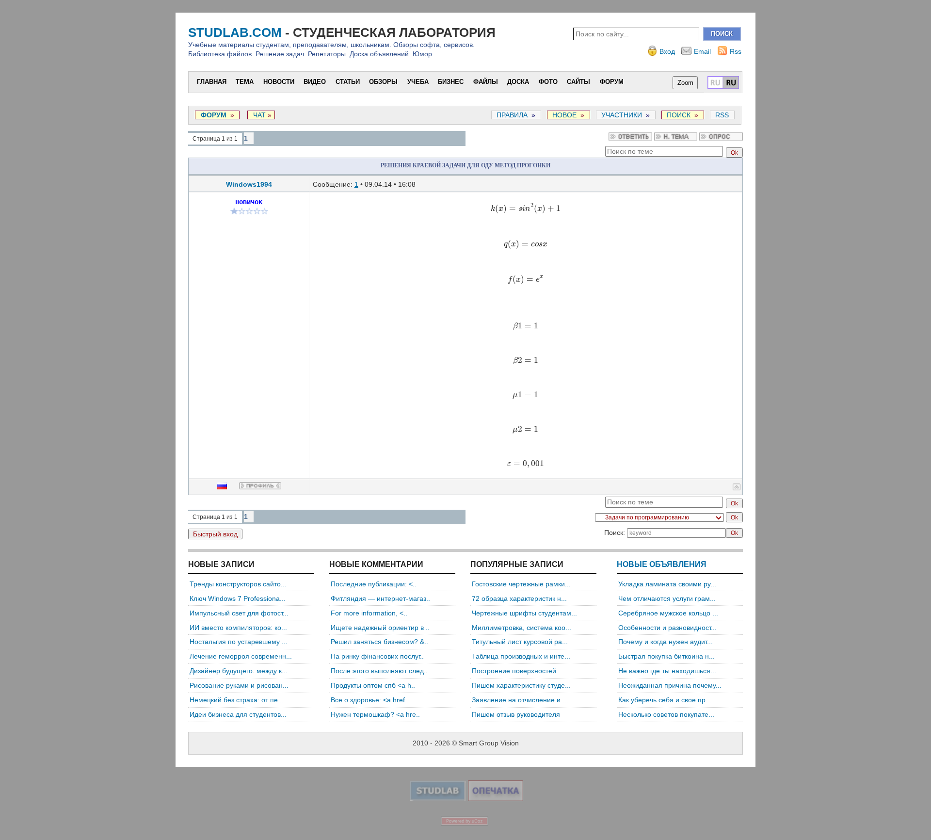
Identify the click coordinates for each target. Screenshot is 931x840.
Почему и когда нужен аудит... (665, 642)
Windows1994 (249, 184)
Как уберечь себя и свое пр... (664, 700)
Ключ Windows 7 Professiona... (238, 598)
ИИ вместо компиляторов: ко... (238, 627)
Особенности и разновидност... (667, 627)
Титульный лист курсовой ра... (520, 642)
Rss (735, 51)
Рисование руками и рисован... (239, 685)
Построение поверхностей (514, 671)
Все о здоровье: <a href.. (370, 700)
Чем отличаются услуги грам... (667, 598)
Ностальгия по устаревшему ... (239, 642)
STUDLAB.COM (235, 32)
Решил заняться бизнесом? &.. (379, 642)
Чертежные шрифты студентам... (524, 613)
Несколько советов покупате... (666, 714)
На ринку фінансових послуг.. (377, 656)
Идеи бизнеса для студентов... (238, 714)
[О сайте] (438, 798)
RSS (722, 115)
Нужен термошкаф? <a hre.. (375, 714)
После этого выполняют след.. (379, 671)
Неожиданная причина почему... (670, 685)
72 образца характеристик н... (519, 598)
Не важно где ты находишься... (667, 671)
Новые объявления (661, 564)
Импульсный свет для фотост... (239, 613)
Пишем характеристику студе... (521, 685)
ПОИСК (678, 115)
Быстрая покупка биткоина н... (666, 656)
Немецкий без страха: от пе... (237, 700)
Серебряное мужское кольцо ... (668, 613)
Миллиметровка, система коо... (521, 627)
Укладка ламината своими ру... (667, 584)
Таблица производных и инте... (521, 656)
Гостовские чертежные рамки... (521, 584)
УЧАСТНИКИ (621, 115)
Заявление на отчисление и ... (520, 700)
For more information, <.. (369, 613)
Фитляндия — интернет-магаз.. (380, 598)
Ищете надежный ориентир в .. (380, 627)
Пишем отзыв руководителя (516, 714)
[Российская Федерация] (228, 487)
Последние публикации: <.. (374, 584)
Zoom (685, 82)
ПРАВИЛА (512, 115)
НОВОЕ (564, 115)
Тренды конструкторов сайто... (238, 584)
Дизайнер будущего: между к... (239, 671)
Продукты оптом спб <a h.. (373, 685)
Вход (667, 51)
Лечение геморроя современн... (241, 656)
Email (702, 51)
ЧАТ (258, 115)
